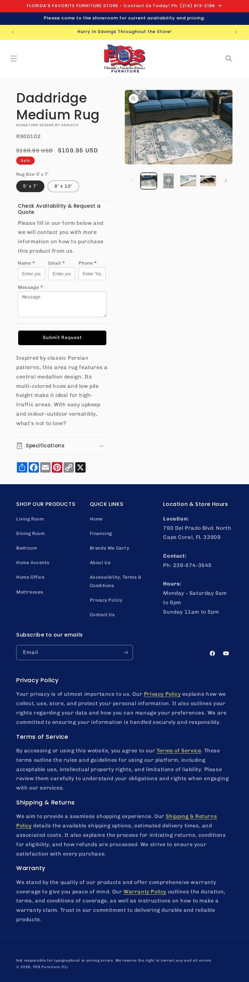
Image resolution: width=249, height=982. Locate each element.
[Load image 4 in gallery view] (208, 181)
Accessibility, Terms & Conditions (116, 581)
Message (30, 287)
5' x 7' (30, 186)
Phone (87, 263)
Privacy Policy (106, 600)
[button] (13, 58)
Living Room (30, 519)
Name (26, 263)
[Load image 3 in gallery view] (188, 181)
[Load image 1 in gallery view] (148, 181)
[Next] (226, 181)
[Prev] (131, 181)
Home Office (30, 577)
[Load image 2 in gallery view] (168, 181)
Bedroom (26, 548)
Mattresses (29, 592)
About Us (100, 562)
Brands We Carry (109, 548)
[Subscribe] (125, 652)
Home (96, 519)
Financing (101, 533)
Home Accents (32, 562)
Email (56, 263)
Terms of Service (179, 750)
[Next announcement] (236, 32)
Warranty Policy (145, 892)
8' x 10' (63, 186)
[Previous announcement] (13, 32)
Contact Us (102, 614)
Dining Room (30, 533)
